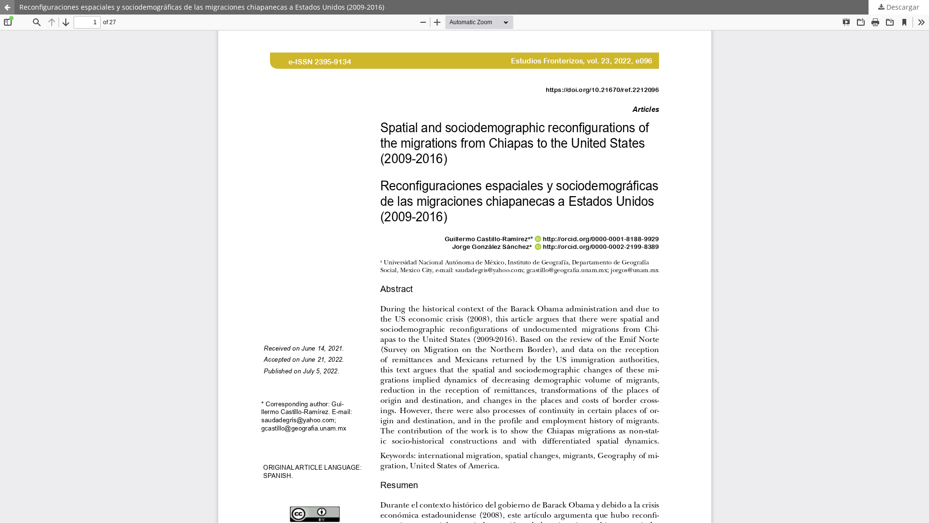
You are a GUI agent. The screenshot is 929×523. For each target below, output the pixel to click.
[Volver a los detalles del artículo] (7, 7)
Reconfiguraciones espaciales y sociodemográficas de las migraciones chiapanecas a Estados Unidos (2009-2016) (201, 7)
